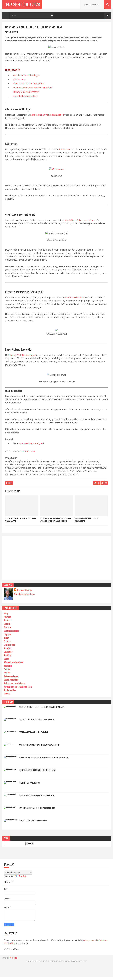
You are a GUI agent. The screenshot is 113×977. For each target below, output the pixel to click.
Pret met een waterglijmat (30, 782)
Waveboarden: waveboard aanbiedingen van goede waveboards (44, 757)
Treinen (7, 641)
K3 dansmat (19, 79)
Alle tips (13, 957)
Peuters (7, 616)
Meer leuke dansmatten (25, 95)
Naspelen (8, 665)
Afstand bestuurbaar (13, 662)
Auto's (6, 637)
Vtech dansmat (28, 451)
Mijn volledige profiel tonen (24, 593)
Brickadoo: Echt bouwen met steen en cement (37, 770)
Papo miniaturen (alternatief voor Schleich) (37, 808)
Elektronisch (9, 644)
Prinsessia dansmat (74, 297)
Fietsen (7, 669)
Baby (6, 613)
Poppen (7, 634)
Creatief (7, 648)
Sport (6, 658)
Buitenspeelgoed (11, 630)
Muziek (7, 672)
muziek (8, 483)
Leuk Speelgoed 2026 (22, 4)
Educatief (8, 651)
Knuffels (7, 655)
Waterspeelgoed (11, 676)
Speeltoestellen (11, 679)
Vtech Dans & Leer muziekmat (28, 83)
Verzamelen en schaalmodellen (18, 686)
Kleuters (7, 620)
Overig (7, 693)
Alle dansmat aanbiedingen (26, 75)
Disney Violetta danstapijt (26, 91)
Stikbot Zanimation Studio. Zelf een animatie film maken (41, 706)
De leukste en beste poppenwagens (33, 820)
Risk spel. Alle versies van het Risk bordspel (37, 719)
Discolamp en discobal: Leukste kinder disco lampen (20, 519)
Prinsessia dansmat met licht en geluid (32, 87)
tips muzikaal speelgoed (31, 443)
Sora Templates (44, 961)
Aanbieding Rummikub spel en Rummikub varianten (39, 744)
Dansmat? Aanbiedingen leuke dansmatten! (86, 519)
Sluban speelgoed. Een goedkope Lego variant (37, 795)
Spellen (7, 623)
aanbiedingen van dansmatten (47, 114)
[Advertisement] (56, 557)
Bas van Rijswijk (24, 589)
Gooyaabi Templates (76, 961)
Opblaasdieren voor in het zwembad (33, 732)
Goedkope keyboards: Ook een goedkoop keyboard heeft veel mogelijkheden (55, 519)
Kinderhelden (10, 690)
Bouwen (7, 627)
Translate (22, 876)
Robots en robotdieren (14, 683)
